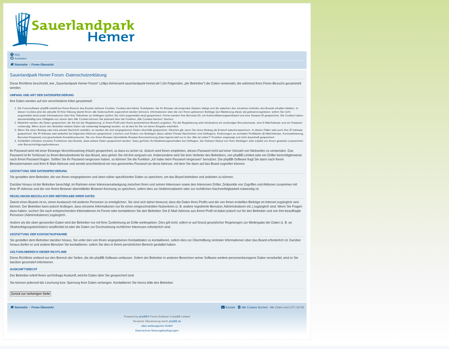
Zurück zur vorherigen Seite (30, 294)
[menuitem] (15, 54)
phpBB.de (175, 321)
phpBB (143, 316)
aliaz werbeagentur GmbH (157, 325)
